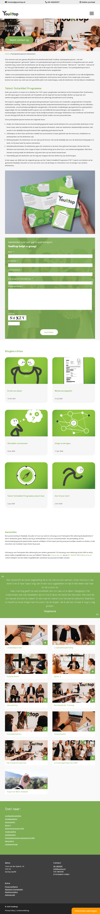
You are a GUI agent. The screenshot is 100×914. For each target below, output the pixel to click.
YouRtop (14, 906)
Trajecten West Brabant (17, 791)
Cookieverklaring (22, 910)
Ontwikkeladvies (14, 734)
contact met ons (57, 555)
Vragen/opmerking (15, 286)
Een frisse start (62, 496)
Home (7, 54)
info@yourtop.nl (85, 555)
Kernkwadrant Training (64, 705)
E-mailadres (13, 261)
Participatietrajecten (16, 763)
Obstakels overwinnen (17, 443)
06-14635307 (72, 555)
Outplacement (13, 676)
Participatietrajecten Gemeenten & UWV (20, 838)
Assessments (60, 734)
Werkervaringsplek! (63, 391)
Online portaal (88, 2)
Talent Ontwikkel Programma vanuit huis (25, 496)
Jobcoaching (12, 705)
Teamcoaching (10, 832)
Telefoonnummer (15, 270)
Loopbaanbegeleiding (63, 647)
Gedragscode (10, 895)
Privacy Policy (10, 910)
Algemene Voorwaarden (14, 889)
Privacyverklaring (11, 887)
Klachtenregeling (11, 892)
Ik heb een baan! (14, 391)
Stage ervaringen (62, 443)
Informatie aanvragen (86, 910)
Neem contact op (19, 40)
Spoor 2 (57, 676)
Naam (11, 252)
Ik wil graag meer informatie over (20, 279)
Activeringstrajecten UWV (66, 763)
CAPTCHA (11, 314)
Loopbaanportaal (14, 647)
